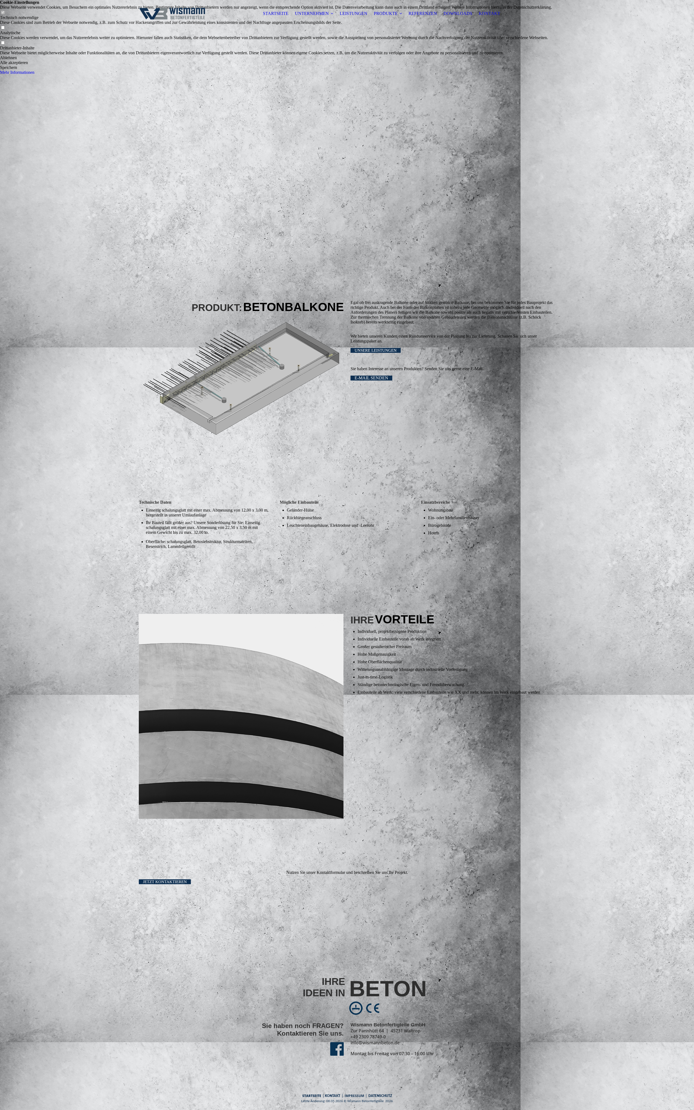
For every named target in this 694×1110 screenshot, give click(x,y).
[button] (276, 57)
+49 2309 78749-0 (368, 1037)
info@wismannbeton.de (375, 1043)
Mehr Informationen (17, 72)
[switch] (2, 28)
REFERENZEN (423, 13)
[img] (173, 13)
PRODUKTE (386, 13)
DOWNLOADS (458, 13)
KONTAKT (489, 13)
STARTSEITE (275, 13)
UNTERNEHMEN (312, 13)
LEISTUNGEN (353, 13)
